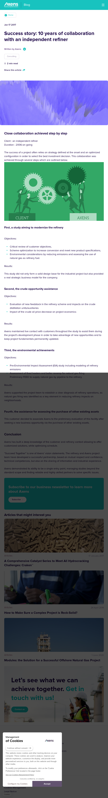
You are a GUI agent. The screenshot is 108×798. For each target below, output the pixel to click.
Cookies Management (15, 788)
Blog (27, 4)
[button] (103, 5)
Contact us (20, 709)
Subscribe (16, 500)
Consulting (11, 56)
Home (10, 15)
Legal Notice (10, 791)
